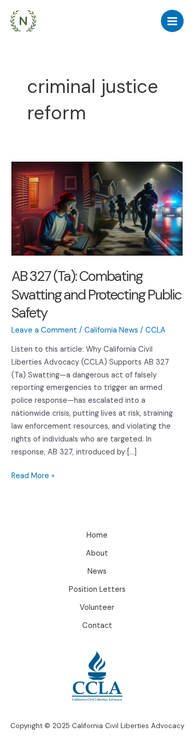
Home (97, 535)
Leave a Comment (44, 330)
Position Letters (97, 589)
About (97, 553)
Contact (97, 626)
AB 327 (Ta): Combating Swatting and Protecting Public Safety (96, 294)
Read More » (33, 476)
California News (111, 330)
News (97, 571)
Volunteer (97, 607)
